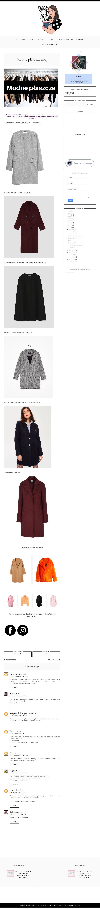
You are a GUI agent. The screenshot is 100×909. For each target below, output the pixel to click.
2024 (69, 211)
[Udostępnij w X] (15, 654)
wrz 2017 (72, 250)
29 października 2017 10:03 (19, 715)
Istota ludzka (16, 790)
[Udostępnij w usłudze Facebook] (18, 654)
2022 (69, 216)
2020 (69, 221)
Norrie (13, 752)
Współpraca (41, 39)
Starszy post (53, 660)
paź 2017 (72, 234)
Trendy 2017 (72, 247)
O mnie (32, 39)
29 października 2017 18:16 (19, 755)
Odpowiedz (14, 687)
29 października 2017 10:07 (19, 733)
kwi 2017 (72, 261)
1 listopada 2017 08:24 (17, 793)
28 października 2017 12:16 (19, 676)
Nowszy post (11, 660)
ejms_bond (15, 693)
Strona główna (21, 39)
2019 (69, 223)
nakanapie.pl (70, 272)
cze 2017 (72, 257)
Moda (46, 654)
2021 (69, 218)
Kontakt (51, 39)
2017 (69, 227)
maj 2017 (72, 259)
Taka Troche (16, 812)
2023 (69, 214)
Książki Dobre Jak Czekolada (24, 713)
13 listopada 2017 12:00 (18, 814)
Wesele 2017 (72, 243)
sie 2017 (72, 252)
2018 (69, 225)
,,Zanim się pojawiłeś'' (75, 236)
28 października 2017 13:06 (19, 696)
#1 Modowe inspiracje (75, 245)
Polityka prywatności (50, 45)
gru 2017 (72, 229)
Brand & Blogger (60, 905)
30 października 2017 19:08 (19, 773)
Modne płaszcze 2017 (75, 238)
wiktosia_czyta (29, 905)
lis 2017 (71, 232)
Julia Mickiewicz (18, 674)
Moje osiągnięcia (77, 39)
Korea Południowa (62, 39)
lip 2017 (71, 255)
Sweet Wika (15, 731)
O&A (69, 240)
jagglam (14, 770)
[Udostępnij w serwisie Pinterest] (20, 654)
